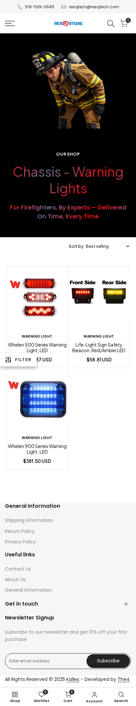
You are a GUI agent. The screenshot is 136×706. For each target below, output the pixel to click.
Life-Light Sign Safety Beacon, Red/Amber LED (98, 347)
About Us (15, 579)
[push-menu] (10, 23)
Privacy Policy (20, 542)
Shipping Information (29, 520)
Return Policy (20, 531)
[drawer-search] (111, 23)
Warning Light (37, 336)
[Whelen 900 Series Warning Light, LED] (37, 399)
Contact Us (18, 569)
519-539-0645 (39, 7)
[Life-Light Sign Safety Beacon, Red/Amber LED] (99, 298)
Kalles (72, 679)
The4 (124, 679)
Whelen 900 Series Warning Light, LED (37, 449)
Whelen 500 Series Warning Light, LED (37, 347)
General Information (28, 590)
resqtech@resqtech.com (94, 7)
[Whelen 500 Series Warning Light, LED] (37, 298)
